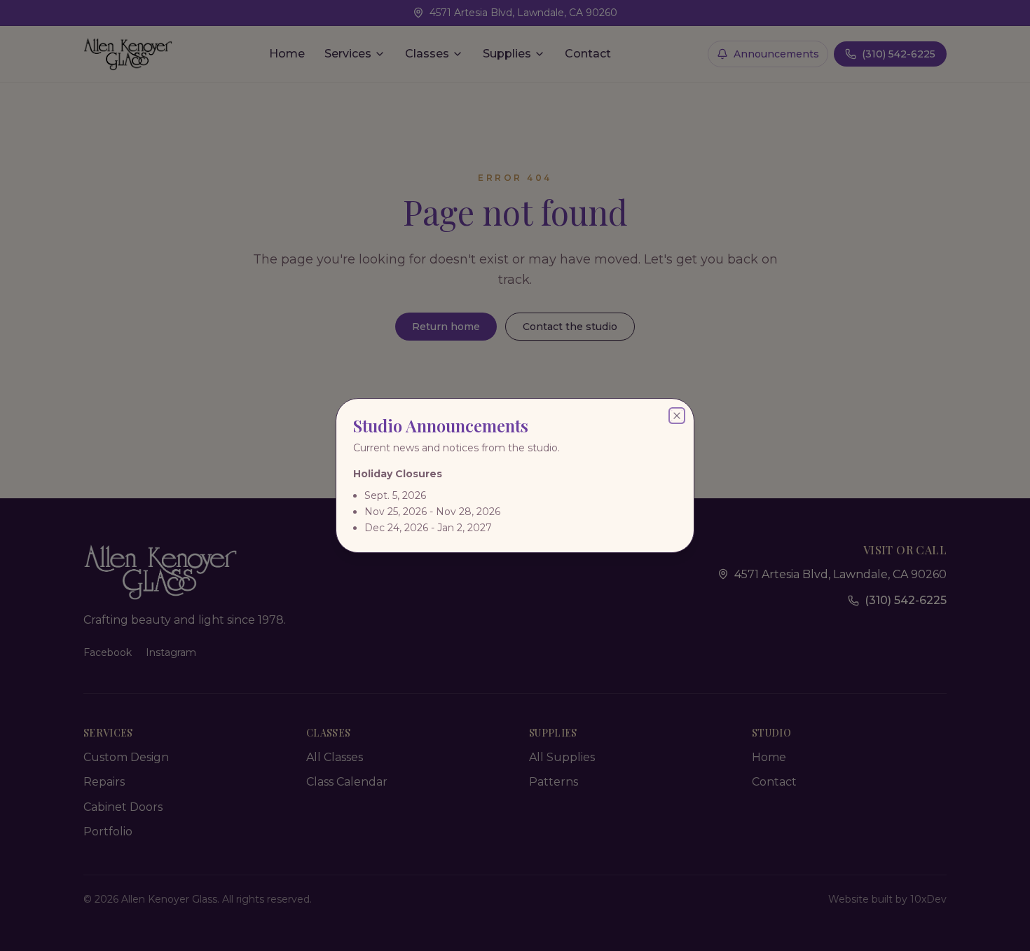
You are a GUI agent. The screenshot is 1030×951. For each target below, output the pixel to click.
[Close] (676, 415)
